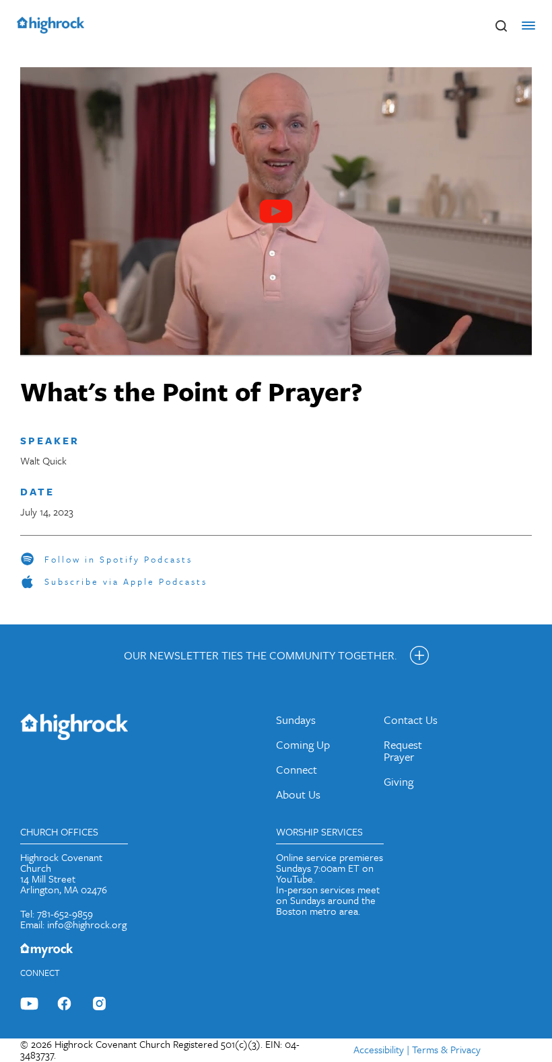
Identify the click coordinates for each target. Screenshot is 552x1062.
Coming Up (303, 744)
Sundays (296, 719)
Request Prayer (403, 750)
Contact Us (411, 719)
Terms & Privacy (446, 1049)
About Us (298, 794)
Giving (398, 781)
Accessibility (378, 1049)
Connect (296, 769)
